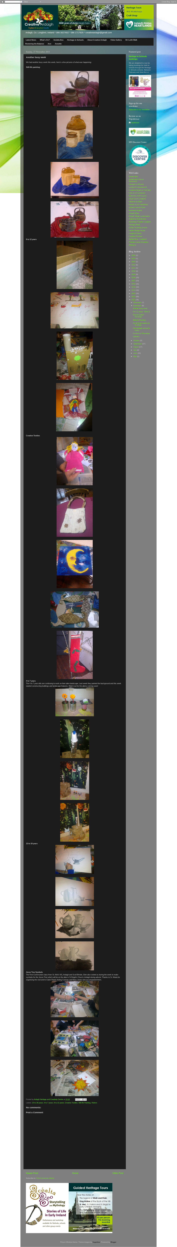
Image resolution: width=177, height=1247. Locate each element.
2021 (133, 268)
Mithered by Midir (135, 202)
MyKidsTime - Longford (138, 239)
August (136, 347)
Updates (136, 336)
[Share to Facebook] (83, 1099)
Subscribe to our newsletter (139, 110)
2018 (133, 277)
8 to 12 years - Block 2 (141, 312)
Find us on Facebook (137, 193)
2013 (133, 293)
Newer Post (32, 1173)
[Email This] (76, 1099)
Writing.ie (132, 245)
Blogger (113, 1242)
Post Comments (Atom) (45, 1178)
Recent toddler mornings (138, 316)
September (137, 344)
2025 (133, 255)
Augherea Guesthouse (137, 219)
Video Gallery (116, 40)
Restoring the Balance (34, 44)
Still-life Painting (85, 1103)
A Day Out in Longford (137, 199)
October (136, 340)
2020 (133, 271)
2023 (133, 262)
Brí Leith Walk (131, 40)
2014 (133, 290)
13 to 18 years (37, 1103)
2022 (133, 265)
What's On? (45, 40)
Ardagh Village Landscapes (139, 216)
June (135, 353)
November (137, 306)
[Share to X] (81, 1099)
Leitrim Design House (137, 230)
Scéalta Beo (58, 40)
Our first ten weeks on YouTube (141, 324)
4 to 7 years (48, 1103)
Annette (58, 44)
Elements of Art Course (137, 196)
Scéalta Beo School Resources (136, 180)
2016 (133, 284)
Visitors (94, 1103)
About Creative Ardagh (97, 40)
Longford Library (135, 233)
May (135, 356)
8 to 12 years (59, 1103)
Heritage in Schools (75, 40)
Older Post (117, 1173)
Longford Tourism (135, 236)
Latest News (31, 40)
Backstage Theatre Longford (140, 222)
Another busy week (140, 308)
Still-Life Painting (139, 320)
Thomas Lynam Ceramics (138, 242)
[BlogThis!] (78, 1099)
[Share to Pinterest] (85, 1099)
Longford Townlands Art (138, 187)
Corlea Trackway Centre (138, 228)
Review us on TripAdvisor (138, 204)
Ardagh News (134, 213)
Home (75, 1173)
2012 (133, 297)
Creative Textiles (71, 1103)
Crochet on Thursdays (141, 333)
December (137, 302)
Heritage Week (134, 225)
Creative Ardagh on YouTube (140, 190)
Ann (49, 44)
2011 (133, 300)
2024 (133, 258)
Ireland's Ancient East (137, 207)
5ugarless (96, 1242)
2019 (133, 274)
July (135, 350)
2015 (133, 287)
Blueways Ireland (135, 210)
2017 (133, 281)
